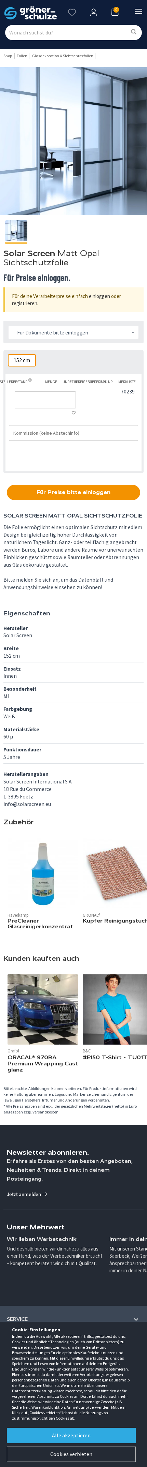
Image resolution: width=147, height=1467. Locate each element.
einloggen (99, 296)
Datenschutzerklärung (32, 1390)
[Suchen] (133, 32)
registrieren (24, 303)
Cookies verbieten (71, 1454)
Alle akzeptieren (71, 1435)
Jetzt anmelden (24, 1194)
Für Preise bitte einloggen (73, 492)
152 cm (22, 360)
